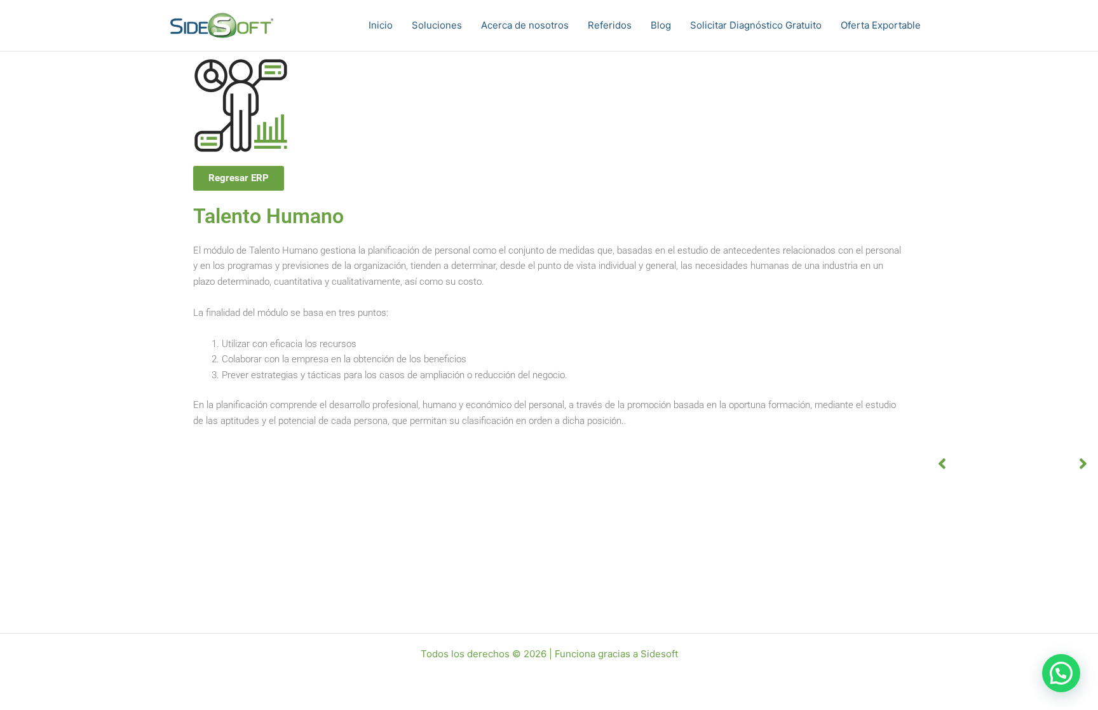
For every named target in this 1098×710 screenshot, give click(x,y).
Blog (661, 25)
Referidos (610, 25)
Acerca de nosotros (525, 25)
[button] (1061, 673)
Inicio (381, 25)
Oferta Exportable (881, 25)
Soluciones (437, 25)
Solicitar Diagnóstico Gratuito (756, 25)
